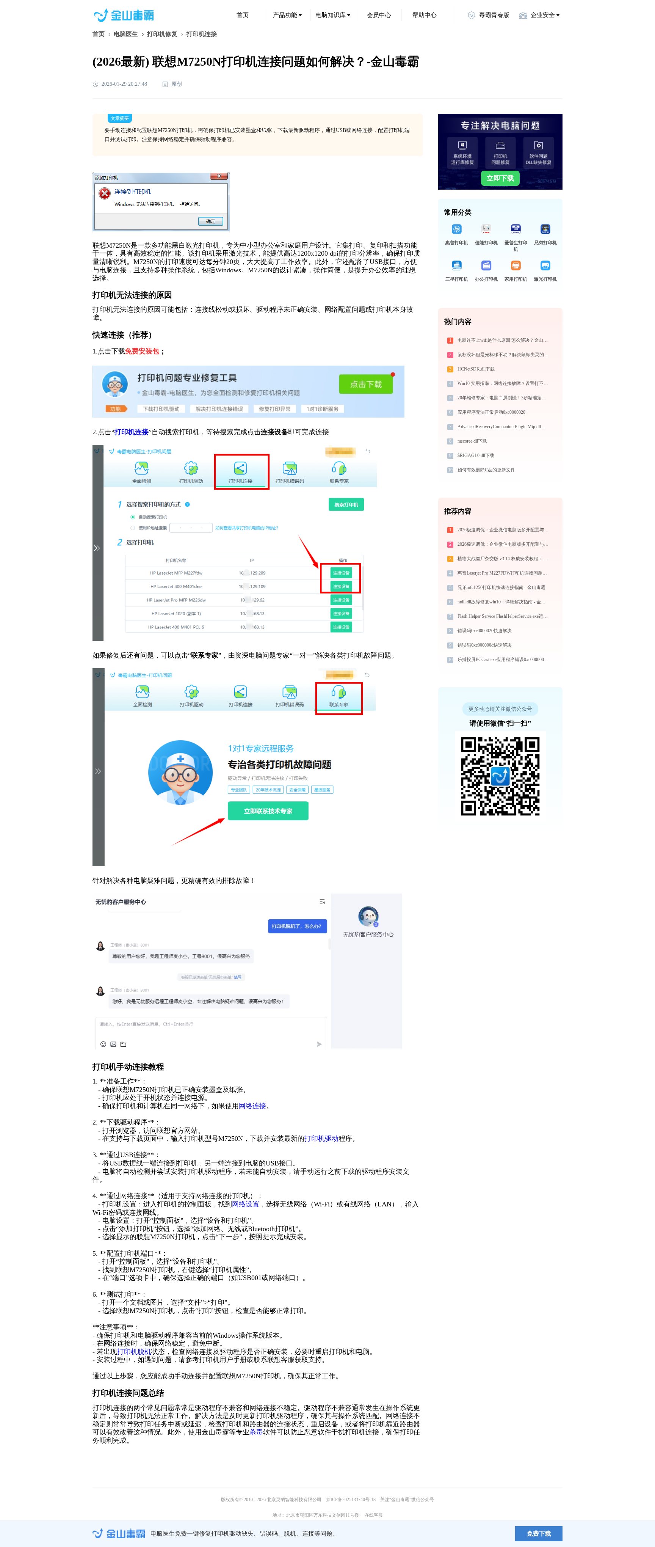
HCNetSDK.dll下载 (476, 369)
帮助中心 (424, 15)
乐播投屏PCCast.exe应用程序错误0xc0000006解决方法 (504, 659)
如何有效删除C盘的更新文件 (486, 470)
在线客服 (374, 1515)
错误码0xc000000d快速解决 (485, 645)
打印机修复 (162, 34)
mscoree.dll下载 (472, 441)
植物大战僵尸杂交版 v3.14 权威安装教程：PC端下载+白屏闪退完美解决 (504, 558)
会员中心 (379, 15)
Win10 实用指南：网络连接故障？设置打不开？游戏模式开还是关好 (504, 383)
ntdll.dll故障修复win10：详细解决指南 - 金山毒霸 (504, 602)
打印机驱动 (321, 1138)
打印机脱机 (134, 1351)
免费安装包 (142, 351)
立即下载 (500, 178)
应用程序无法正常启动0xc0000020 (491, 412)
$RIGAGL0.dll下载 (476, 455)
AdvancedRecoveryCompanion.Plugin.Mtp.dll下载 (504, 426)
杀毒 (256, 1432)
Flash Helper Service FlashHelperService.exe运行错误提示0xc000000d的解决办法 (504, 616)
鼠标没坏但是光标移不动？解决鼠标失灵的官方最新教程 (504, 354)
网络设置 (245, 1204)
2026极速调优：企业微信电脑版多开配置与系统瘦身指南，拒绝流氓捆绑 (504, 529)
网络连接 (252, 1106)
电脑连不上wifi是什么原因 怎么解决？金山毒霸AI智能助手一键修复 (504, 340)
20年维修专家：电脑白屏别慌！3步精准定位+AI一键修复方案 (504, 397)
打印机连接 (131, 432)
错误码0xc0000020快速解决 (485, 630)
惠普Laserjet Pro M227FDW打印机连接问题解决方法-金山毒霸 (504, 573)
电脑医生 (126, 34)
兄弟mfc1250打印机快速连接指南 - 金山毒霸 (501, 587)
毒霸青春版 (494, 15)
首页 (243, 15)
